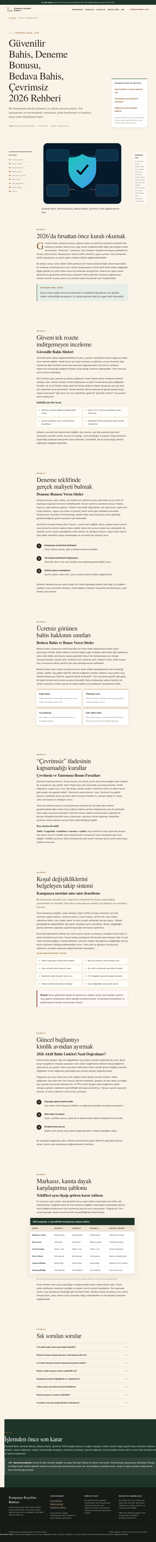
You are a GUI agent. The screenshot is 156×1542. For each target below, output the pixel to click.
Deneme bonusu (18, 168)
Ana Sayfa (12, 18)
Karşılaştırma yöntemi (58, 1507)
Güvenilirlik (77, 10)
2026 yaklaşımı (17, 160)
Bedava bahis (17, 171)
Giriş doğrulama (18, 183)
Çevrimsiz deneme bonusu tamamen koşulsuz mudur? (62, 1362)
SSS (122, 10)
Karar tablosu (17, 187)
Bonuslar (89, 10)
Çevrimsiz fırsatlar (18, 175)
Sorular (14, 191)
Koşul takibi (16, 179)
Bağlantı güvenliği (56, 1504)
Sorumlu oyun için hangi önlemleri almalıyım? (58, 1402)
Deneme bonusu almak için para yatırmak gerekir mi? (62, 1354)
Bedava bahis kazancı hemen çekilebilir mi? (57, 1370)
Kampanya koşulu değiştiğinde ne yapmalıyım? (58, 1378)
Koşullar (101, 10)
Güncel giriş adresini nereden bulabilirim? (56, 1386)
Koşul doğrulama (56, 1501)
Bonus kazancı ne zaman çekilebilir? (53, 1394)
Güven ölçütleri (17, 164)
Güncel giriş (113, 10)
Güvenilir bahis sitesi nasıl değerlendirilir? (56, 1347)
